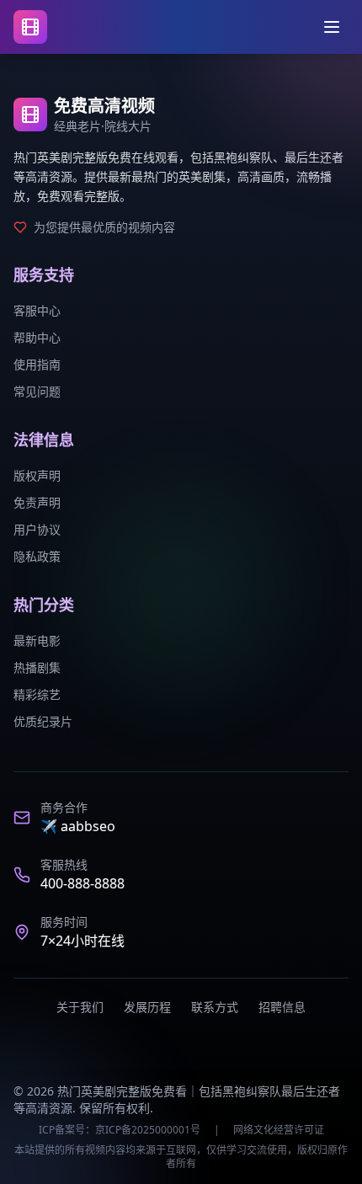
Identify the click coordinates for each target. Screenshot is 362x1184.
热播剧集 (37, 667)
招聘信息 (282, 1007)
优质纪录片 (42, 721)
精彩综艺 (37, 694)
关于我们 (80, 1007)
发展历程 (147, 1007)
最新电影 (37, 640)
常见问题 (37, 391)
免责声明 (37, 502)
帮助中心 (37, 337)
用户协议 (37, 529)
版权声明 (37, 475)
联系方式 (214, 1007)
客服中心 (37, 310)
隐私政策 (37, 556)
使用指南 (37, 364)
